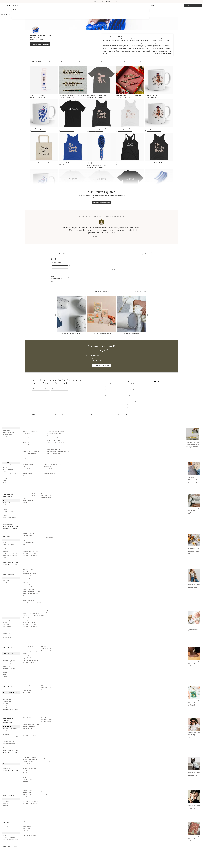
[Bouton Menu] (2, 14)
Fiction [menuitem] (24, 821)
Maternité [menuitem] (5, 730)
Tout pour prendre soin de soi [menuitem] (30, 458)
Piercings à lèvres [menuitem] (27, 653)
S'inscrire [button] (118, 1)
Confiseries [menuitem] (6, 551)
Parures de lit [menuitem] (26, 468)
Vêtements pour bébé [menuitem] (8, 745)
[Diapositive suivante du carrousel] (143, 228)
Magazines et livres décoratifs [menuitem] (11, 839)
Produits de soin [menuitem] (7, 799)
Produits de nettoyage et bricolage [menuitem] (53, 464)
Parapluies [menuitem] (25, 598)
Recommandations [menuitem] (8, 434)
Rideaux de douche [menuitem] (28, 500)
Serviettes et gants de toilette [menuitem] (31, 730)
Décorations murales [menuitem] (49, 473)
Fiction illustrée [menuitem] (27, 830)
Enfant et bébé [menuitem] (6, 476)
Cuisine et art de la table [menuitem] (50, 466)
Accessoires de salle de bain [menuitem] (30, 493)
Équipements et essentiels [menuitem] (10, 728)
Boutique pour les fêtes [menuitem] (29, 442)
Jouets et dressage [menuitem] (28, 779)
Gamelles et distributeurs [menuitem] (29, 757)
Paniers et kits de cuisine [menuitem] (9, 560)
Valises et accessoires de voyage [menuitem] (31, 591)
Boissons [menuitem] (5, 542)
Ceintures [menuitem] (25, 571)
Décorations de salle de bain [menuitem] (30, 496)
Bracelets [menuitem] (5, 655)
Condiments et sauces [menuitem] (8, 549)
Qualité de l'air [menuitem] (27, 717)
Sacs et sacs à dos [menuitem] (28, 569)
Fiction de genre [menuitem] (27, 824)
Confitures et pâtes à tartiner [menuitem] (10, 555)
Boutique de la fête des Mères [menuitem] (31, 429)
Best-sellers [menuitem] (6, 824)
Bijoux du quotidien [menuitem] (28, 455)
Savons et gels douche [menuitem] (29, 622)
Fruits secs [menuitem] (25, 544)
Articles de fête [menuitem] (7, 701)
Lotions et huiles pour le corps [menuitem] (31, 613)
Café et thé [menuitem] (5, 546)
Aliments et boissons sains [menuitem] (54, 433)
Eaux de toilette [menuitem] (27, 794)
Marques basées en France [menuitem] (54, 447)
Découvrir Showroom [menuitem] (8, 574)
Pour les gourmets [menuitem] (52, 435)
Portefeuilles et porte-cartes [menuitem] (30, 593)
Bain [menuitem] (24, 466)
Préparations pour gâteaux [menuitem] (30, 537)
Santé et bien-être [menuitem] (7, 624)
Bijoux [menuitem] (4, 471)
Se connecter (178, 5)
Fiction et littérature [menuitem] (8, 833)
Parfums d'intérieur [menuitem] (49, 462)
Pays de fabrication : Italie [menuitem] (54, 453)
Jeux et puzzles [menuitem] (7, 694)
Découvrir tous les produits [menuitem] (10, 528)
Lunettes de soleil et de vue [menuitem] (30, 587)
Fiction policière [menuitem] (27, 826)
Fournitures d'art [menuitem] (27, 685)
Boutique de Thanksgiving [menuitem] (30, 440)
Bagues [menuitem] (5, 674)
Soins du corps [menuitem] (27, 792)
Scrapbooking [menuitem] (26, 692)
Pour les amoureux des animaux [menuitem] (31, 451)
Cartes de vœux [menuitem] (7, 699)
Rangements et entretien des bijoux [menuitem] (10, 669)
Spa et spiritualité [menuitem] (7, 637)
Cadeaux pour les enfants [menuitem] (29, 453)
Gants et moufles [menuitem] (27, 575)
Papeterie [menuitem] (5, 703)
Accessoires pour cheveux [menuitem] (30, 578)
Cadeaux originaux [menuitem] (28, 446)
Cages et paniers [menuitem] (27, 770)
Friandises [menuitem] (25, 781)
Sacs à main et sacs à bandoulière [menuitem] (32, 602)
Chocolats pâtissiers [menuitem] (28, 542)
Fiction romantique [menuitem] (28, 828)
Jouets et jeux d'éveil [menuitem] (8, 739)
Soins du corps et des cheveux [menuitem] (31, 724)
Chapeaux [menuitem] (25, 580)
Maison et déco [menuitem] (7, 462)
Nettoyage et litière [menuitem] (28, 761)
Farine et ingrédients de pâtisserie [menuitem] (32, 546)
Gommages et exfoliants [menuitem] (29, 620)
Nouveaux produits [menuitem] (28, 464)
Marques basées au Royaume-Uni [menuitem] (56, 444)
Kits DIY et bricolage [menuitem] (28, 688)
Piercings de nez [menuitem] (27, 655)
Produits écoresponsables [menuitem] (9, 827)
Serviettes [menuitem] (25, 502)
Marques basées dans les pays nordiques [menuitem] (58, 451)
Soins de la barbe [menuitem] (27, 790)
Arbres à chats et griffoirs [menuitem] (29, 768)
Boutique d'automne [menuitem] (28, 438)
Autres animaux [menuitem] (7, 768)
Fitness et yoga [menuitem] (7, 620)
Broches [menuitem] (5, 658)
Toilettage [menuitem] (25, 775)
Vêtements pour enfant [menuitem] (9, 748)
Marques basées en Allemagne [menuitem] (55, 449)
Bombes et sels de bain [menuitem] (29, 611)
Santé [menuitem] (24, 777)
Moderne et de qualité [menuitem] (53, 429)
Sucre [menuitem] (24, 549)
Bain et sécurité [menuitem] (7, 726)
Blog (158, 5)
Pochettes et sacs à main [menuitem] (29, 573)
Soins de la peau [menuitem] (7, 635)
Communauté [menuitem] (6, 430)
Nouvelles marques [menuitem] (28, 462)
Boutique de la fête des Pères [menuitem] (30, 431)
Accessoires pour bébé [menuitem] (9, 741)
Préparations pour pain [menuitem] (29, 533)
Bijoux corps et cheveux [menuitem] (9, 653)
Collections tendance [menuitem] (8, 428)
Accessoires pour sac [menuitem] (28, 600)
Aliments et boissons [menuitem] (8, 465)
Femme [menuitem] (5, 467)
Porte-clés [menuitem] (25, 582)
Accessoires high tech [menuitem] (28, 589)
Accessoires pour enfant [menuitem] (9, 743)
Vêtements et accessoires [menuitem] (29, 763)
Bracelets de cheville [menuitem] (28, 646)
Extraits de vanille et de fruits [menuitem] (30, 551)
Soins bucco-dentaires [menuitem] (29, 726)
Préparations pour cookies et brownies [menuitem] (33, 540)
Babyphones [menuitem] (26, 719)
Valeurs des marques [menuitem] (8, 432)
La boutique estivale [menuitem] (28, 433)
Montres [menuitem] (25, 595)
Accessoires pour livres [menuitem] (9, 841)
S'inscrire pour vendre (167, 5)
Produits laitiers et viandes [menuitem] (10, 553)
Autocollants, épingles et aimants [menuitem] (9, 706)
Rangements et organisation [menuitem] (51, 468)
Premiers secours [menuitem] (27, 728)
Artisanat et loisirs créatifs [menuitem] (10, 692)
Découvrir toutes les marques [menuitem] (10, 526)
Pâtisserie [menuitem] (5, 540)
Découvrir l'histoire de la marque (162, 53)
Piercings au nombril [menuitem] (28, 649)
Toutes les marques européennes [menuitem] (56, 442)
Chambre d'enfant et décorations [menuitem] (8, 733)
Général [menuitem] (5, 835)
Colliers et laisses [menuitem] (27, 766)
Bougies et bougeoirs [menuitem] (28, 471)
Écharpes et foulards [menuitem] (28, 584)
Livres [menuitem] (4, 482)
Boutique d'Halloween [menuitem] (28, 435)
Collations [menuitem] (5, 557)
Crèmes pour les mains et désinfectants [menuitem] (33, 615)
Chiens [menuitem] (4, 766)
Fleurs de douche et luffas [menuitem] (30, 617)
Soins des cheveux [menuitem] (7, 626)
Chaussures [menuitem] (6, 580)
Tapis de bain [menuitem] (26, 498)
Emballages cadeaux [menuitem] (8, 697)
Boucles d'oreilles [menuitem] (7, 664)
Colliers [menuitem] (5, 672)
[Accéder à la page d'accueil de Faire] (6, 6)
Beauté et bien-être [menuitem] (8, 469)
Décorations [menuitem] (26, 475)
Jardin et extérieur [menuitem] (27, 473)
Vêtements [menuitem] (5, 582)
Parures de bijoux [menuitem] (7, 666)
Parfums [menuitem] (5, 622)
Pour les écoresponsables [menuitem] (29, 449)
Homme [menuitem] (5, 480)
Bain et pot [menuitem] (26, 722)
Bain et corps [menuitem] (6, 617)
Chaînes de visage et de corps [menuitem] (31, 651)
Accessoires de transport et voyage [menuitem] (32, 759)
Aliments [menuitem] (25, 772)
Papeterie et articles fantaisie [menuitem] (10, 473)
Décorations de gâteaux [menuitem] (29, 535)
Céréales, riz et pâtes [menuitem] (8, 544)
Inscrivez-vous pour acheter (193, 5)
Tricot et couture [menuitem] (27, 690)
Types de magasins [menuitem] (8, 436)
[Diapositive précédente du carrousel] (60, 228)
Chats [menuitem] (4, 763)
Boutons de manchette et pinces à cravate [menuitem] (9, 660)
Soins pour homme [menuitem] (8, 631)
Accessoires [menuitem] (6, 578)
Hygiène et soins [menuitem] (7, 633)
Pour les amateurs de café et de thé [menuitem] (56, 438)
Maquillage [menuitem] (6, 628)
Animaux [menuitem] (5, 478)
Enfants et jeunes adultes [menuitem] (9, 837)
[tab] (36, 62)
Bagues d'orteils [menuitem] (27, 658)
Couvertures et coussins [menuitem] (50, 471)
